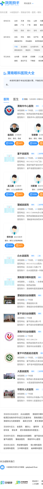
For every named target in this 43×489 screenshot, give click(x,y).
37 (36, 260)
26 (26, 158)
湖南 (16, 25)
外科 (22, 37)
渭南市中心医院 (33, 439)
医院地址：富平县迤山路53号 (29, 321)
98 (26, 110)
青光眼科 (24, 47)
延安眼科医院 (9, 448)
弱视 (16, 61)
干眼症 (32, 61)
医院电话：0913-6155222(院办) (29, 264)
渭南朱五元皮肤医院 (12, 421)
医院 (34, 12)
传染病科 (29, 41)
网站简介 (35, 481)
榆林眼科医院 (36, 448)
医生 (16, 99)
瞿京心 (28, 427)
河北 (28, 21)
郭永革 (14, 430)
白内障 (16, 57)
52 (26, 209)
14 (26, 300)
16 (36, 358)
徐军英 (6, 430)
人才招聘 (35, 484)
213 (36, 110)
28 (36, 158)
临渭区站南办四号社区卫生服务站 (17, 418)
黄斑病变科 (18, 50)
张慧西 (19, 427)
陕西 (16, 30)
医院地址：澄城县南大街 (27, 303)
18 (26, 336)
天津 (22, 21)
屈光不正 (24, 61)
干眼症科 (37, 50)
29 (26, 376)
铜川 (28, 30)
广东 (22, 25)
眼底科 (28, 50)
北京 (16, 21)
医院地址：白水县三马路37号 (29, 267)
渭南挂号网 (25, 12)
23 (36, 209)
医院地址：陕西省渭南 (26, 285)
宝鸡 (35, 30)
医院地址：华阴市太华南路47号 (30, 397)
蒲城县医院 (20, 439)
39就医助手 (14, 12)
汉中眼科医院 (22, 448)
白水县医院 (25, 414)
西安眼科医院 (22, 445)
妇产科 (36, 37)
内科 (16, 37)
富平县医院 (8, 439)
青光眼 (24, 57)
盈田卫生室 (27, 421)
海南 (35, 25)
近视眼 (32, 57)
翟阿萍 (36, 427)
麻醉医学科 (18, 41)
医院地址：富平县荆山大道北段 (30, 361)
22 (26, 260)
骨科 (28, 37)
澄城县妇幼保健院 (24, 436)
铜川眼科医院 (36, 445)
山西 (35, 21)
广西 (28, 25)
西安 (22, 30)
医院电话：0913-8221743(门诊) (29, 162)
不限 (16, 47)
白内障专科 (34, 47)
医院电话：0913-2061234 (27, 340)
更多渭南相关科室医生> (29, 430)
